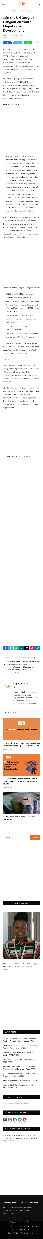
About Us (9, 1227)
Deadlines (36, 1227)
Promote (31, 1230)
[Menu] (3, 4)
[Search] (39, 4)
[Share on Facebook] (7, 42)
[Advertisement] (21, 130)
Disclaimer (25, 1233)
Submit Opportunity (22, 1227)
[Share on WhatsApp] (28, 42)
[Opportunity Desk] (21, 4)
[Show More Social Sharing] (37, 42)
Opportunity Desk (11, 36)
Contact (35, 1233)
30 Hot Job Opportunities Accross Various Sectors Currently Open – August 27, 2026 (21, 744)
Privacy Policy (13, 1233)
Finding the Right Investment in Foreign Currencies (20, 818)
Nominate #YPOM (18, 1230)
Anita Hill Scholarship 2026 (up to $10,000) (20, 1081)
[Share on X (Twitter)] (17, 42)
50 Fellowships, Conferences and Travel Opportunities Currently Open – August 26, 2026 (20, 781)
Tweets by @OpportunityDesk (15, 1104)
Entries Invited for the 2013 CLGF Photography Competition (31, 665)
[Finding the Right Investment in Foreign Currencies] (21, 803)
